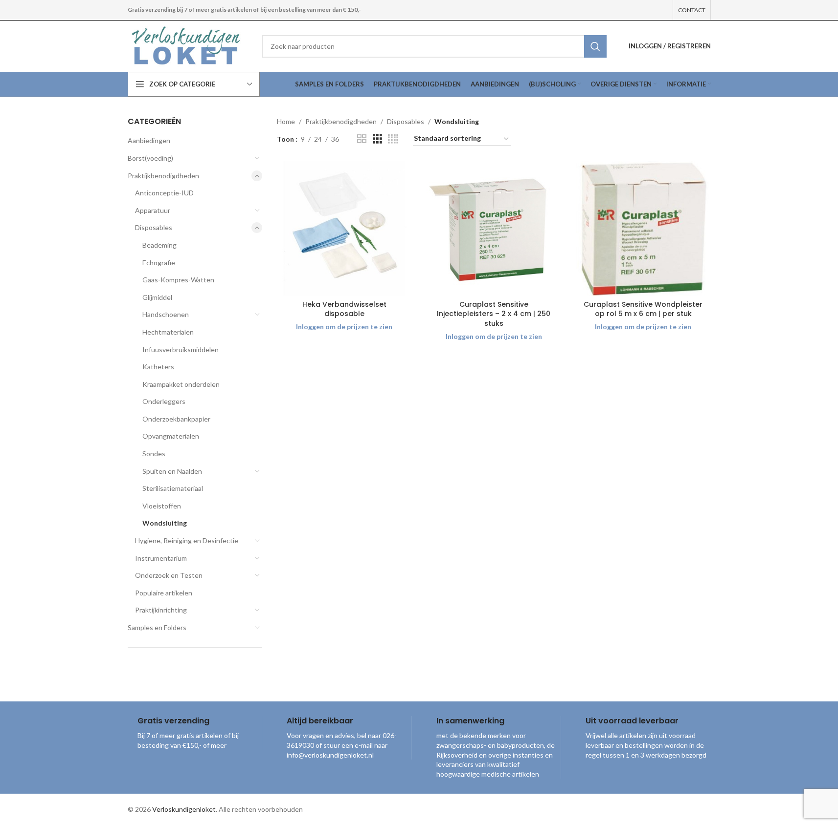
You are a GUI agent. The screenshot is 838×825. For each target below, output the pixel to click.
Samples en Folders (157, 627)
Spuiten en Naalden (172, 471)
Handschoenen (165, 314)
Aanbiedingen (149, 140)
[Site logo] (188, 45)
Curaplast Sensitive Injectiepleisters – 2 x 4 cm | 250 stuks (493, 313)
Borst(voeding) (150, 158)
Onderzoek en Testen (169, 575)
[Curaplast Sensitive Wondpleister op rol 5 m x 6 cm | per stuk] (643, 228)
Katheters (158, 366)
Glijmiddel (157, 297)
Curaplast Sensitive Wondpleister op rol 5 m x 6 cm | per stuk (643, 309)
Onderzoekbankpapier (176, 419)
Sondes (153, 453)
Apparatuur (152, 210)
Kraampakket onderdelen (181, 384)
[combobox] (434, 46)
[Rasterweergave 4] (393, 139)
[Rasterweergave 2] (361, 139)
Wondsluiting (164, 523)
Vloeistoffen (161, 506)
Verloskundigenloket (184, 809)
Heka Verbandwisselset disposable (344, 309)
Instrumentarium (161, 558)
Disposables (153, 227)
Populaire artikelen (163, 593)
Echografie (158, 262)
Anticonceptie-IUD (164, 193)
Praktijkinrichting (161, 610)
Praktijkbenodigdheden (163, 175)
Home (286, 121)
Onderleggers (163, 401)
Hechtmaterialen (168, 332)
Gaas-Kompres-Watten (178, 279)
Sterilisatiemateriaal (172, 488)
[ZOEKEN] (595, 46)
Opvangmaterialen (170, 436)
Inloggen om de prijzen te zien (344, 326)
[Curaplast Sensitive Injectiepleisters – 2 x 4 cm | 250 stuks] (494, 228)
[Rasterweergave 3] (377, 139)
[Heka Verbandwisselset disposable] (344, 228)
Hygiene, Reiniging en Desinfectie (186, 540)
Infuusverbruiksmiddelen (180, 349)
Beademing (159, 245)
